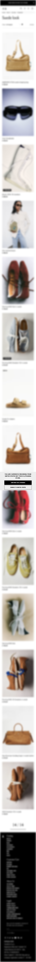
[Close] (34, 3)
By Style (14, 12)
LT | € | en (10, 933)
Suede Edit (20, 12)
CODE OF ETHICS (11, 910)
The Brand (10, 884)
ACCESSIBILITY (11, 912)
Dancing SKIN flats (8, 643)
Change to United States (18, 487)
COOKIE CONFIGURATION (13, 914)
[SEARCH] (21, 8)
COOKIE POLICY (11, 903)
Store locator (11, 877)
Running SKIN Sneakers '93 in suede (14, 363)
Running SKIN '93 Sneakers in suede (14, 699)
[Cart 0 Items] (32, 8)
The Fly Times (11, 886)
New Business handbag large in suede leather (18, 756)
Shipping (9, 862)
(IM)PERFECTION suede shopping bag (15, 82)
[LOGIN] (25, 8)
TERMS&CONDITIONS (12, 908)
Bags (8, 843)
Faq (8, 868)
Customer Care (11, 871)
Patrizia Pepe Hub (12, 890)
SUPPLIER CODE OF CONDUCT (15, 918)
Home (3, 12)
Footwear (10, 845)
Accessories (10, 847)
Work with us (11, 892)
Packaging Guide (12, 894)
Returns (9, 864)
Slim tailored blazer (9, 251)
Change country (12, 896)
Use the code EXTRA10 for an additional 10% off (18, 2)
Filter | (7, 24)
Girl (8, 853)
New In (8, 12)
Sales (8, 855)
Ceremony (10, 849)
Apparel (9, 840)
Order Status (11, 875)
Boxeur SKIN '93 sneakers (11, 194)
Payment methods (12, 866)
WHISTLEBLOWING (12, 916)
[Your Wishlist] (29, 8)
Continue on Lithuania (18, 482)
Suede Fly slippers (8, 419)
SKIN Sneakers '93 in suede (11, 812)
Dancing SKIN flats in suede (12, 307)
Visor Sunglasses (8, 138)
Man (8, 851)
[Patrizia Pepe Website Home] (6, 9)
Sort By (32, 24)
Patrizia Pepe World (13, 888)
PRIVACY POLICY (11, 905)
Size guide (10, 873)
